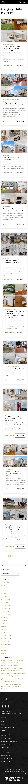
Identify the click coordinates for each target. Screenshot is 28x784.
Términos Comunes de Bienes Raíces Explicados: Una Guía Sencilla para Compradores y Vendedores (12, 662)
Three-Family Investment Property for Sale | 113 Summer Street (14, 371)
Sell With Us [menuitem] (5, 756)
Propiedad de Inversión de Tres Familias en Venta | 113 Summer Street (13, 104)
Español (4, 99)
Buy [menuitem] (2, 722)
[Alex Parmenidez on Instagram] (5, 706)
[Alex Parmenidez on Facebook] (2, 706)
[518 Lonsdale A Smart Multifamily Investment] (14, 141)
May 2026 (4, 591)
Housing (7, 366)
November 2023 (6, 639)
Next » (17, 556)
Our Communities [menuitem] (7, 727)
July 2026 (4, 585)
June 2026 (4, 588)
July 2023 (4, 647)
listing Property (6, 44)
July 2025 (4, 621)
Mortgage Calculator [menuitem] (9, 742)
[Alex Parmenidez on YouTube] (8, 706)
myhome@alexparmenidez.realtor (11, 713)
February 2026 (5, 600)
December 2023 (6, 636)
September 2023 (6, 644)
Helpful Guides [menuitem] (6, 744)
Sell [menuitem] (2, 724)
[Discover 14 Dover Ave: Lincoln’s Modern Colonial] (14, 192)
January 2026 (5, 603)
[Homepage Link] (3, 2)
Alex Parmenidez (8, 65)
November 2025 (6, 609)
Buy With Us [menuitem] (5, 739)
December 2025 (6, 606)
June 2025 (4, 624)
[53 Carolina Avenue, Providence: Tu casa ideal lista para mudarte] (15, 509)
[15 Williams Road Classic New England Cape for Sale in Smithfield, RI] (14, 30)
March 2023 (4, 653)
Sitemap (4, 773)
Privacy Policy (9, 773)
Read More (20, 65)
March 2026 (4, 597)
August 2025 (5, 618)
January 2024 (5, 633)
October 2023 (5, 641)
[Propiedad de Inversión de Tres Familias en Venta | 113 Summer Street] (14, 85)
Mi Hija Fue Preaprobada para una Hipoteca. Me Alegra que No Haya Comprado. (11, 686)
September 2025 (6, 615)
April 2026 (4, 594)
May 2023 (4, 650)
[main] (14, 346)
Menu (24, 2)
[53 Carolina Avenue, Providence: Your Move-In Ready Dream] (14, 244)
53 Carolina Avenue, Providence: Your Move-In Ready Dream (12, 262)
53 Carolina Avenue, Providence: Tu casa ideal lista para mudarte (14, 527)
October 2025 (5, 612)
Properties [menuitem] (5, 747)
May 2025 (4, 627)
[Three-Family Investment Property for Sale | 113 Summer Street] (15, 352)
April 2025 (4, 630)
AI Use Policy (23, 773)
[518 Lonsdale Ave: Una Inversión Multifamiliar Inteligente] (15, 400)
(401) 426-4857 (5, 711)
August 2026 (5, 582)
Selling (12, 44)
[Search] (25, 565)
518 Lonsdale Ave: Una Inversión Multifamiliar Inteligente (13, 418)
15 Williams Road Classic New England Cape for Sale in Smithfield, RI (14, 48)
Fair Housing (16, 773)
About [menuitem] (3, 730)
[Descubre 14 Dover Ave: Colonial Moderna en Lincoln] (15, 455)
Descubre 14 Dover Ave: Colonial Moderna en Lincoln (14, 474)
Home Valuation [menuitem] (7, 762)
